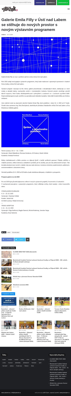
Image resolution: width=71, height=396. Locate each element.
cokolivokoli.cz (63, 2)
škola (32, 366)
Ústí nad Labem (15, 232)
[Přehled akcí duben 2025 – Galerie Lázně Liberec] (8, 325)
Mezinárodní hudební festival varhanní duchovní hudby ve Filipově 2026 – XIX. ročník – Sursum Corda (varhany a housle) (58, 376)
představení (26, 362)
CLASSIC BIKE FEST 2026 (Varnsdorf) (24, 252)
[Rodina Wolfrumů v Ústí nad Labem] (26, 301)
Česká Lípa (19, 366)
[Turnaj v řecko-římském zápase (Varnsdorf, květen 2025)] (62, 301)
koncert (34, 359)
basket (4, 359)
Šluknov (26, 366)
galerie (8, 232)
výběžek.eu (51, 2)
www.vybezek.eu (5, 392)
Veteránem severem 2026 (20, 285)
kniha (28, 359)
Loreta (4, 362)
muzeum (10, 362)
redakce (3, 34)
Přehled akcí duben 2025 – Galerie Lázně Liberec (7, 334)
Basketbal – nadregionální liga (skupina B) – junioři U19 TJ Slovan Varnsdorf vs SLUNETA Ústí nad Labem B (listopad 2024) (62, 338)
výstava (12, 366)
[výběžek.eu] (10, 9)
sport (40, 362)
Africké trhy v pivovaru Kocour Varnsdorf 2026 (27, 276)
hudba (22, 359)
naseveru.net (40, 2)
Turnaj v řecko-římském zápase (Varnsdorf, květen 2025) (62, 310)
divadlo (10, 359)
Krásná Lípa (41, 359)
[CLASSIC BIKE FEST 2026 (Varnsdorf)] (6, 254)
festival (16, 359)
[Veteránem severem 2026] (6, 287)
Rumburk (34, 362)
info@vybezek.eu (16, 392)
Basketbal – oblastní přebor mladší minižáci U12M (44, 310)
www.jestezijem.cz (65, 392)
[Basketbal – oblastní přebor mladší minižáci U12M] (44, 301)
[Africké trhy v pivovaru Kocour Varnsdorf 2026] (6, 279)
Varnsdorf (4, 366)
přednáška (18, 362)
